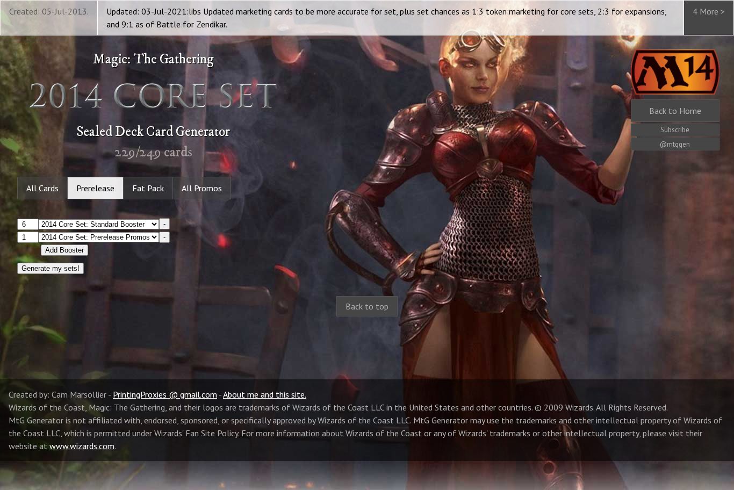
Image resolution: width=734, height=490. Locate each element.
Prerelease (95, 188)
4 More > (709, 11)
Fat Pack (148, 188)
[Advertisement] (367, 411)
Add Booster (64, 250)
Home (675, 110)
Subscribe (674, 129)
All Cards (42, 188)
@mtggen (675, 144)
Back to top (367, 306)
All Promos (202, 188)
